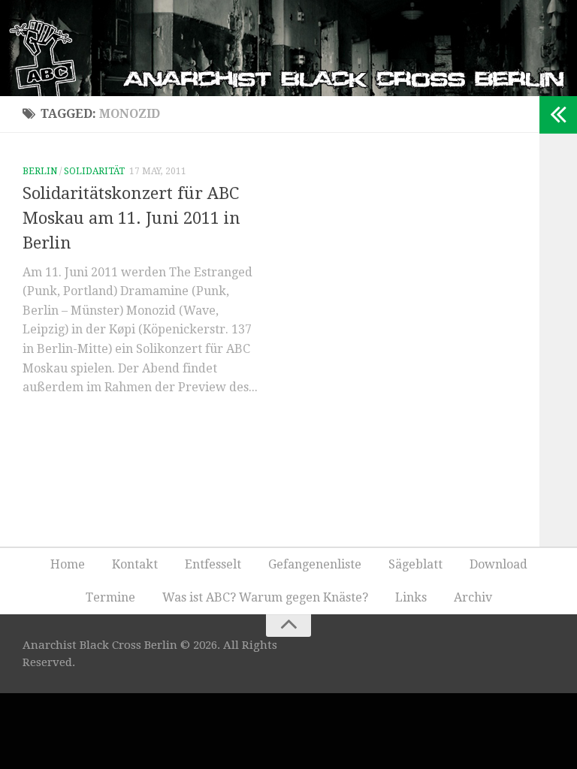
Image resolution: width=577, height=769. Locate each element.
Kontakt (135, 564)
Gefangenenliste (314, 564)
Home (67, 564)
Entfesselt (213, 564)
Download (498, 564)
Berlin (40, 171)
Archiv (473, 597)
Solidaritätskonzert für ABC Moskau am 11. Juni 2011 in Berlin (131, 218)
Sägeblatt (415, 564)
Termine (110, 597)
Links (411, 597)
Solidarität (94, 171)
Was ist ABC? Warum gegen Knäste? (265, 597)
